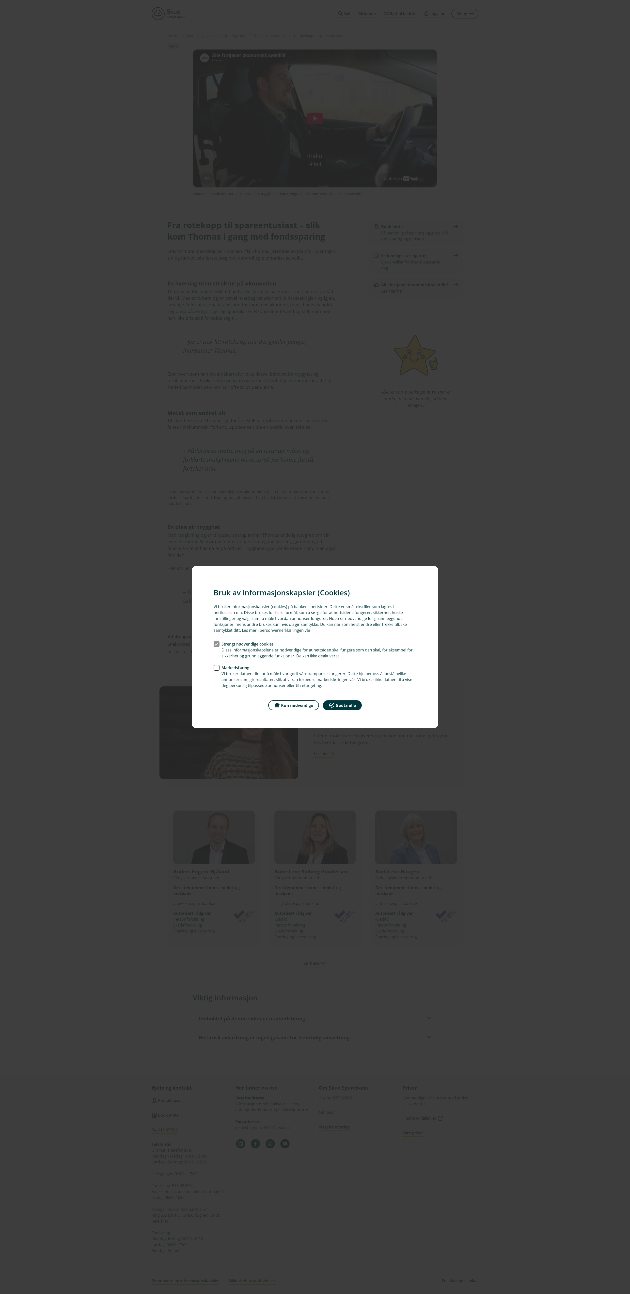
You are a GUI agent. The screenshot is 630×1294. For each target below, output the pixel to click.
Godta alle (346, 705)
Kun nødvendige (297, 705)
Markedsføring (235, 667)
